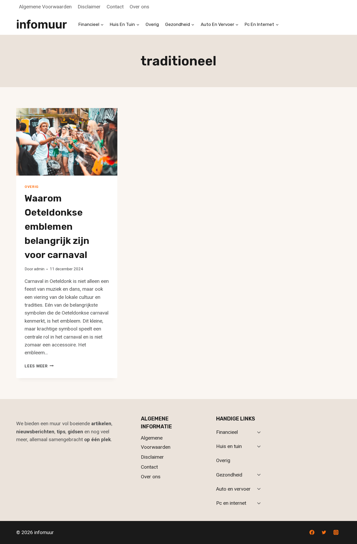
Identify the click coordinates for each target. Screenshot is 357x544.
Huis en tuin (229, 446)
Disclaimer (89, 7)
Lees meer (39, 366)
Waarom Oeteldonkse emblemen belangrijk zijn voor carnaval (57, 226)
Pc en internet (231, 503)
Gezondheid (229, 475)
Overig (152, 24)
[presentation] (66, 142)
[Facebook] (312, 532)
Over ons (139, 7)
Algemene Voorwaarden (45, 7)
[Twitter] (324, 532)
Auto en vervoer (233, 489)
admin (39, 269)
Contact (115, 7)
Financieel (227, 432)
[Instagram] (336, 532)
